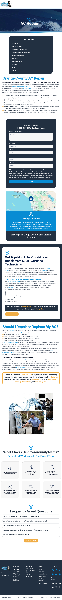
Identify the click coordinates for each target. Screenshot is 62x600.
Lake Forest (53, 377)
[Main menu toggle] (60, 4)
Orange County (31, 39)
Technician (44, 270)
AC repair (11, 330)
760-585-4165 (5, 575)
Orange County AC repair (13, 281)
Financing (41, 571)
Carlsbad (16, 569)
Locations (16, 566)
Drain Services (43, 583)
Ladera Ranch (26, 382)
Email (10, 156)
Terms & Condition (55, 597)
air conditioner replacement (11, 342)
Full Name (12, 143)
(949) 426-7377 (27, 306)
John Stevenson (26, 360)
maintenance (11, 287)
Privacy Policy (44, 597)
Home (40, 569)
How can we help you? (16, 131)
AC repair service (20, 367)
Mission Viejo (52, 379)
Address (11, 162)
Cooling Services (43, 574)
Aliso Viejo (18, 382)
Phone (11, 149)
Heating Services (43, 576)
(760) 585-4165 (24, 128)
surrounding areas (41, 382)
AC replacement (22, 332)
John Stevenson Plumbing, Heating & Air (22, 86)
